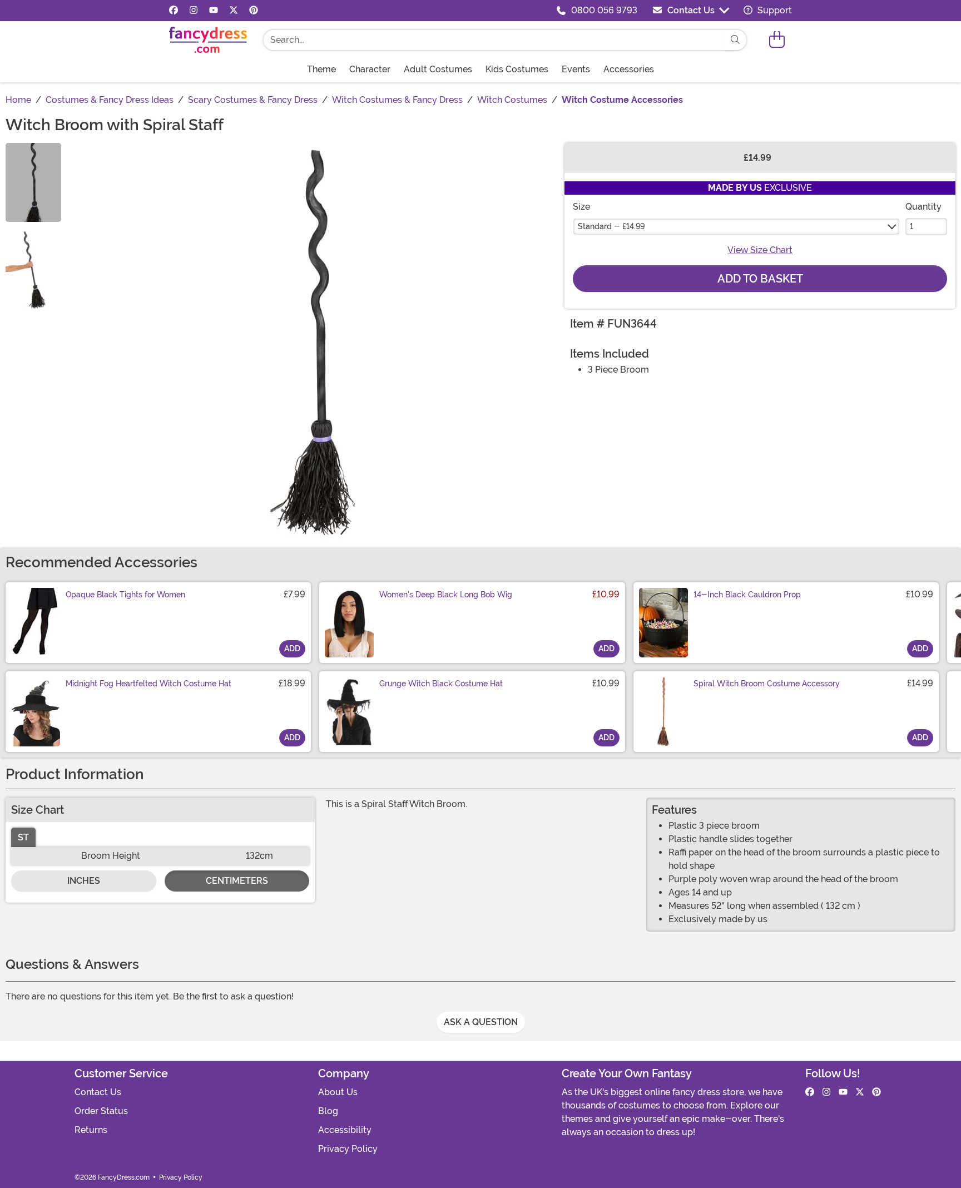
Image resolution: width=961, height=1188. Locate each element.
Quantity (923, 206)
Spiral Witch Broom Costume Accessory (766, 683)
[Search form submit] (735, 40)
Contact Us (691, 10)
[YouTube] (213, 10)
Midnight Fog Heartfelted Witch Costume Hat (148, 683)
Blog (328, 1111)
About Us (338, 1092)
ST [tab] (23, 837)
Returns (91, 1130)
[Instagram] (193, 10)
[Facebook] (173, 10)
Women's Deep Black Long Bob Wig (445, 594)
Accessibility (344, 1130)
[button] (777, 40)
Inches (83, 880)
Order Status (101, 1111)
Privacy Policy (348, 1149)
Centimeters (237, 880)
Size (581, 206)
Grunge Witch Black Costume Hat (441, 683)
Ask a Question (481, 1022)
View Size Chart (759, 250)
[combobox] (494, 40)
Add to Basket (760, 278)
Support (773, 10)
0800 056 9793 (604, 10)
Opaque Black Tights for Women (125, 594)
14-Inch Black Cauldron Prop (747, 594)
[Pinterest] (253, 10)
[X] (233, 10)
